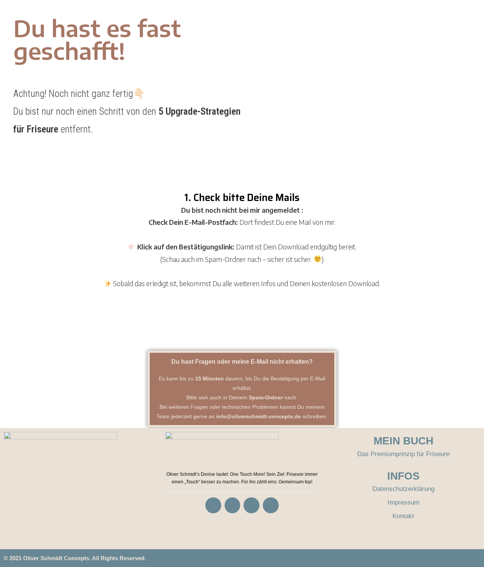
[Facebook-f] (213, 505)
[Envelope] (271, 505)
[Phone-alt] (251, 505)
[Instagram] (232, 505)
